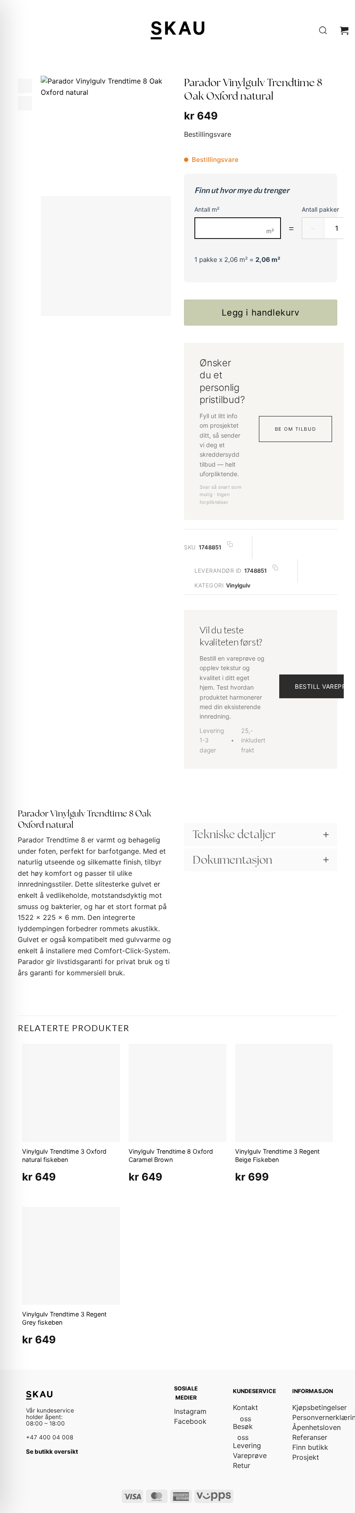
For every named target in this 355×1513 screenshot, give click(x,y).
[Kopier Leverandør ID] (275, 567)
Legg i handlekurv (260, 312)
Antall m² (206, 209)
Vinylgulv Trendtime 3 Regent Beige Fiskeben (277, 1155)
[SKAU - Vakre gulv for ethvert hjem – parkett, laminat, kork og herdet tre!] (177, 30)
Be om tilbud (295, 429)
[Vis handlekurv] (344, 30)
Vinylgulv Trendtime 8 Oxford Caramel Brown (171, 1155)
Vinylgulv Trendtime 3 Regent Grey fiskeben (64, 1318)
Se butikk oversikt (52, 1451)
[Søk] (323, 30)
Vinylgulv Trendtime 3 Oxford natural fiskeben (64, 1155)
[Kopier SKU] (230, 544)
